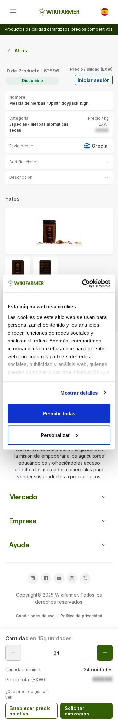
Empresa (22, 521)
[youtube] (59, 578)
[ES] (104, 12)
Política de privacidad (81, 615)
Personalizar (55, 435)
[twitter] (85, 578)
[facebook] (46, 578)
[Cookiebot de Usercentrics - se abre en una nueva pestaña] (83, 283)
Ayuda (19, 545)
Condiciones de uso (35, 615)
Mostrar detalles (79, 392)
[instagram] (72, 578)
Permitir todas (59, 413)
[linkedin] (33, 578)
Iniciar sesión (94, 80)
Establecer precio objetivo (30, 711)
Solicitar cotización (77, 711)
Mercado (23, 497)
